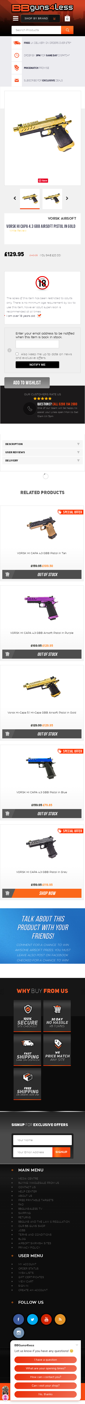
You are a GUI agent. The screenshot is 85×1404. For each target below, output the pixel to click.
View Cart (26, 1281)
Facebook (18, 1319)
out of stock (47, 574)
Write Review (17, 230)
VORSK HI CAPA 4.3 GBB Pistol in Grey (41, 872)
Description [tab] (14, 444)
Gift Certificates (31, 1277)
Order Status (28, 1268)
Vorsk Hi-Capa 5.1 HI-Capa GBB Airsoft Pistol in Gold (42, 712)
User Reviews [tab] (15, 452)
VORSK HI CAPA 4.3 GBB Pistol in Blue (42, 792)
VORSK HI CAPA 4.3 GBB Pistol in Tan (41, 553)
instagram (18, 1332)
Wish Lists (26, 1272)
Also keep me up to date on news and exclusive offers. (44, 356)
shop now (47, 893)
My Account (27, 1264)
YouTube (46, 1319)
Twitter (32, 1319)
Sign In (23, 1285)
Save (44, 180)
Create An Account (33, 1290)
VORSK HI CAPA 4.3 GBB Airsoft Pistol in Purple (41, 633)
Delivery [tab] (11, 460)
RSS (60, 1319)
